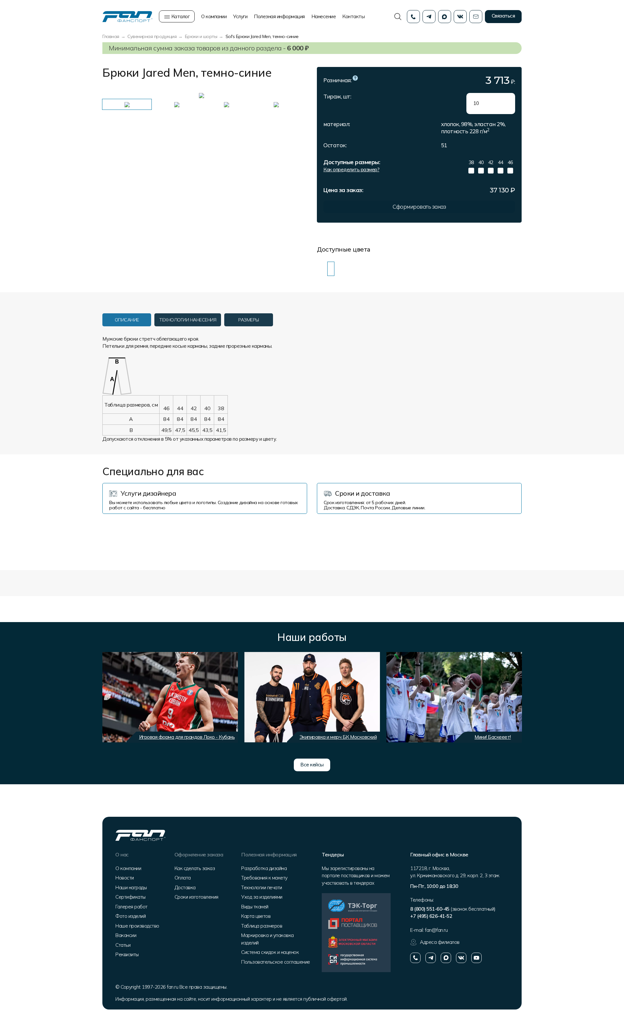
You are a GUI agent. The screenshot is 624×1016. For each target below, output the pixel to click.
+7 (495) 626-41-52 (431, 916)
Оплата (183, 878)
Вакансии (125, 935)
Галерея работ (131, 907)
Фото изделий (130, 916)
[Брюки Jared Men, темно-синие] (330, 269)
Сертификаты (130, 897)
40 (481, 162)
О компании (214, 16)
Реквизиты (127, 954)
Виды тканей (254, 907)
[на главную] (127, 16)
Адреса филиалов (440, 942)
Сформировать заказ (419, 206)
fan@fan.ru (436, 930)
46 (510, 162)
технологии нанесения (187, 320)
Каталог (179, 16)
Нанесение (323, 16)
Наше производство (137, 926)
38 (471, 162)
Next (287, 95)
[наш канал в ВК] (461, 958)
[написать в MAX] (446, 958)
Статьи (122, 945)
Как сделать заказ (195, 868)
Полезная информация (279, 16)
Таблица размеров (261, 926)
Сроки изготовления (196, 897)
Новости (124, 878)
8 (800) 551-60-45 (429, 909)
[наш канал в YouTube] (476, 958)
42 (491, 162)
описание (127, 320)
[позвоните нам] (415, 958)
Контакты (353, 16)
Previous (112, 95)
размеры (248, 320)
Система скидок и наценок (270, 952)
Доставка (185, 887)
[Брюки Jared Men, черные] (320, 269)
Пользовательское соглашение (275, 962)
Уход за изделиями (261, 897)
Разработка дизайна (264, 868)
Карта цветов (255, 916)
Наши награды (131, 887)
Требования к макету (264, 878)
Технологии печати (261, 887)
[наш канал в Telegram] (430, 958)
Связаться (503, 16)
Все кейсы (312, 765)
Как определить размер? (351, 169)
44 (500, 162)
